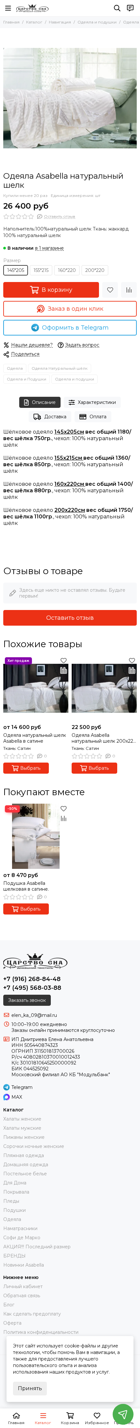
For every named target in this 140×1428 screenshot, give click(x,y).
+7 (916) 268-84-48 (32, 979)
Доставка (55, 417)
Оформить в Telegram (75, 327)
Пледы (11, 1201)
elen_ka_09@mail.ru (34, 1015)
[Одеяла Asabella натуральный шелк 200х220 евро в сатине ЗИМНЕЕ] (104, 688)
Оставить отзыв (70, 617)
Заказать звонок (27, 1000)
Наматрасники (20, 1228)
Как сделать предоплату (32, 1314)
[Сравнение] (129, 290)
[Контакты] (130, 8)
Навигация (60, 22)
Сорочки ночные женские (33, 1146)
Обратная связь (21, 1296)
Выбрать (30, 768)
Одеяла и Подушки (26, 379)
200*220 (95, 270)
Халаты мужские (22, 1128)
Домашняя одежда (25, 1165)
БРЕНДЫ (14, 1256)
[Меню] (8, 8)
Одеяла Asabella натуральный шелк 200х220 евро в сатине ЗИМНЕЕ (104, 738)
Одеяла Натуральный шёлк (60, 368)
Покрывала (16, 1192)
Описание (44, 402)
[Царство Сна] (32, 8)
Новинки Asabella (23, 1265)
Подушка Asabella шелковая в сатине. (26, 886)
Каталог (34, 22)
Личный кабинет (23, 1286)
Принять (30, 1388)
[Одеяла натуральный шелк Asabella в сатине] (35, 688)
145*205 (15, 270)
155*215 (41, 270)
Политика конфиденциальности (40, 1332)
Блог (8, 1305)
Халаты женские (22, 1119)
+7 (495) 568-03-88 (32, 987)
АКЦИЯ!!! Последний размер (37, 1247)
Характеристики (97, 402)
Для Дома (14, 1183)
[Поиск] (117, 8)
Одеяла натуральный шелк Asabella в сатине (34, 738)
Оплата (98, 417)
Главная (11, 22)
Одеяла (15, 368)
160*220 (67, 270)
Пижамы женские (24, 1137)
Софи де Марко (21, 1238)
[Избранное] (110, 290)
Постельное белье (25, 1174)
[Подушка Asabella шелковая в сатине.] (35, 836)
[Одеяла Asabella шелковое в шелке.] (70, 98)
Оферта (12, 1323)
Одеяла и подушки (97, 22)
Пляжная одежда (23, 1155)
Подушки (14, 1210)
